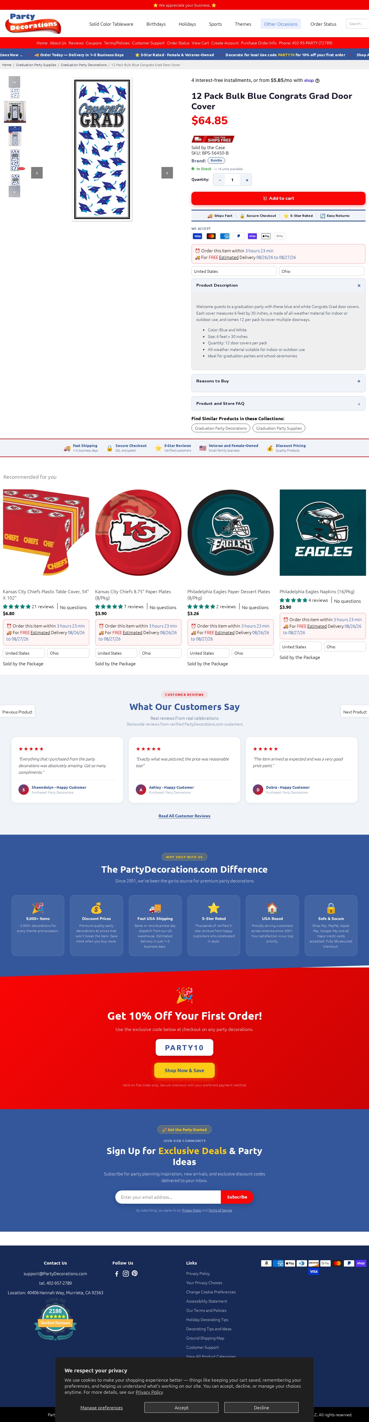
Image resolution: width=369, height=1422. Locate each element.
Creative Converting (19, 584)
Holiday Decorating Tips (207, 1319)
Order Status (323, 23)
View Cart (200, 43)
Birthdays (156, 23)
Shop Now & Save (184, 1070)
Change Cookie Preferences (211, 1292)
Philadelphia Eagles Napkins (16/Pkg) (317, 591)
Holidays (187, 23)
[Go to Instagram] (125, 1274)
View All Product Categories (211, 1356)
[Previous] (14, 82)
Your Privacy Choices (204, 1282)
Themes (243, 23)
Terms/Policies (117, 43)
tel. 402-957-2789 (55, 1283)
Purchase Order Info (258, 43)
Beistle (216, 160)
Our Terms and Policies (206, 1310)
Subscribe (237, 1197)
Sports (215, 23)
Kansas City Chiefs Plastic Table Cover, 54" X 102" (46, 594)
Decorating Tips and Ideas (208, 1328)
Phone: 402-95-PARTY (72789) (305, 43)
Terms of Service (220, 1210)
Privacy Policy (149, 1392)
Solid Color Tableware (111, 23)
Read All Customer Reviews (184, 815)
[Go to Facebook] (117, 1274)
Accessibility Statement (206, 1301)
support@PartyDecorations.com (55, 1273)
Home (42, 43)
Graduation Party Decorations (84, 64)
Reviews (76, 43)
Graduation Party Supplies (36, 64)
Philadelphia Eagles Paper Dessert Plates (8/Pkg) (228, 594)
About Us (58, 43)
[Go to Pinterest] (135, 1274)
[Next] (14, 191)
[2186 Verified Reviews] (55, 1341)
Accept (182, 1407)
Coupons (94, 43)
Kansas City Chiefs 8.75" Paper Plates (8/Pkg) (133, 594)
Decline (261, 1407)
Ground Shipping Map (205, 1338)
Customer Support (148, 43)
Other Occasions (281, 23)
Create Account (225, 43)
